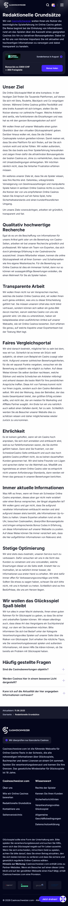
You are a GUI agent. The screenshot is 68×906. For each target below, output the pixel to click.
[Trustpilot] (24, 885)
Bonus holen (52, 68)
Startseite (7, 714)
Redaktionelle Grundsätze (17, 803)
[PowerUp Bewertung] (12, 57)
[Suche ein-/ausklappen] (47, 4)
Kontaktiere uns (11, 808)
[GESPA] (39, 885)
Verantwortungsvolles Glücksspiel (47, 807)
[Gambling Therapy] (54, 885)
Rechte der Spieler (45, 787)
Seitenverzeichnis (12, 814)
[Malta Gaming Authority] (9, 885)
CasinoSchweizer (21, 21)
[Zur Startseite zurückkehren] (15, 5)
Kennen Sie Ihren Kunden (49, 793)
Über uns (8, 787)
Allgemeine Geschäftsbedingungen (48, 816)
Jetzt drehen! (49, 899)
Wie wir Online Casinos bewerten (15, 795)
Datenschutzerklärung (47, 824)
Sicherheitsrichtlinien (47, 799)
